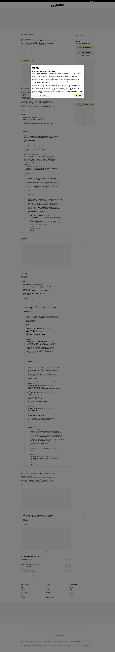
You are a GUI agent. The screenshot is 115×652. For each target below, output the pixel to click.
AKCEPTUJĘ (78, 95)
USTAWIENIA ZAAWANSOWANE (40, 95)
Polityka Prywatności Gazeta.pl (71, 91)
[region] (57, 81)
